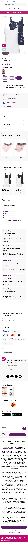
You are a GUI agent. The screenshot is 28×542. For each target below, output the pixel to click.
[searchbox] (13, 4)
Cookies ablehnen (21, 465)
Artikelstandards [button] (6, 124)
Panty (20, 157)
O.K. (4, 527)
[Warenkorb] (26, 1)
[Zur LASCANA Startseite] (4, 2)
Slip (7, 157)
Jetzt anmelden (12, 369)
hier (3, 465)
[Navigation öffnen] (1, 4)
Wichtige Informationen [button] (8, 128)
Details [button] (3, 117)
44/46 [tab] (5, 81)
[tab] (3, 71)
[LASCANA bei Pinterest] (16, 376)
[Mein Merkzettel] (23, 1)
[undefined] (25, 148)
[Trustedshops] (6, 405)
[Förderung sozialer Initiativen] (4, 49)
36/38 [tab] (11, 78)
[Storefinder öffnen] (17, 1)
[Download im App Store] (6, 414)
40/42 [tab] (18, 78)
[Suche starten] (25, 4)
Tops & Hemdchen (19, 9)
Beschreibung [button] (5, 113)
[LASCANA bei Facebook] (7, 376)
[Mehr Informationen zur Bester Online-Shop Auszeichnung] (4, 392)
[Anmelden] (20, 1)
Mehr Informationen (14, 532)
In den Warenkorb (15, 435)
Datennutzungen (8, 448)
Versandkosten (4, 436)
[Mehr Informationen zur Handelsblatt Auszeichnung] (11, 391)
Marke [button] (3, 120)
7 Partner (13, 446)
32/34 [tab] (4, 78)
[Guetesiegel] (13, 404)
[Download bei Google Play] (17, 414)
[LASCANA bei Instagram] (12, 376)
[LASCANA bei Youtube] (20, 376)
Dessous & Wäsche (7, 9)
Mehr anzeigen (7, 302)
